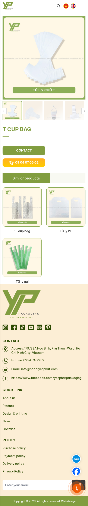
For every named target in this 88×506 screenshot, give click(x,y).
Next (84, 111)
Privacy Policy (13, 471)
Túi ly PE (66, 231)
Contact (24, 150)
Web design (68, 501)
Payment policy (14, 456)
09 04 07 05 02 (26, 162)
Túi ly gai (22, 282)
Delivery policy (13, 464)
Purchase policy (14, 448)
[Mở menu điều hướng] (82, 6)
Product (8, 406)
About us (9, 398)
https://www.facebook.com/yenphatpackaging (46, 378)
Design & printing (15, 414)
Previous (4, 111)
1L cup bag (22, 231)
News (6, 421)
